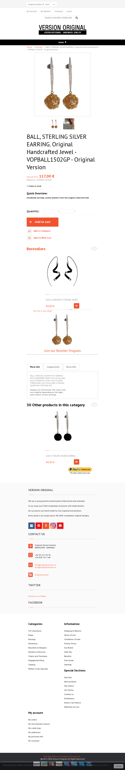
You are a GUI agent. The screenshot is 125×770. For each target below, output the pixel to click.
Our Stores (69, 690)
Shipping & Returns (72, 631)
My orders (32, 719)
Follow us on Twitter (37, 596)
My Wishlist (46, 11)
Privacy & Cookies (100, 765)
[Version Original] (62, 26)
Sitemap (68, 664)
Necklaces (33, 643)
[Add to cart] (76, 305)
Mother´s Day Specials (38, 669)
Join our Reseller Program (62, 351)
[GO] (77, 17)
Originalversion (42, 575)
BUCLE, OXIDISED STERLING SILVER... (62, 299)
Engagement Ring (36, 660)
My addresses (34, 732)
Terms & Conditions (61, 756)
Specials (68, 677)
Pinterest (38, 525)
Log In (69, 11)
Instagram (53, 525)
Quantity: (33, 211)
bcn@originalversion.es (45, 567)
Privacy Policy (70, 643)
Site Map (48, 756)
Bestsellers (36, 248)
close (119, 766)
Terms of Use (70, 635)
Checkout (59, 11)
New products (70, 681)
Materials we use (71, 707)
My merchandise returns (39, 724)
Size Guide (69, 660)
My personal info (35, 736)
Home (30, 47)
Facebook (31, 525)
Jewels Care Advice (72, 702)
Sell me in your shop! (42, 311)
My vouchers (33, 741)
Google (46, 525)
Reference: (32, 180)
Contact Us (75, 756)
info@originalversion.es (45, 565)
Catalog (31, 664)
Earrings (39, 47)
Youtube (60, 525)
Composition (53, 367)
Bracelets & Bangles (37, 647)
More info (35, 367)
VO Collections (35, 631)
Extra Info (71, 367)
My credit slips (34, 728)
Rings (30, 635)
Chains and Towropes (37, 656)
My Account (32, 11)
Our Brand (68, 647)
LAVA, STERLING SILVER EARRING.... (62, 456)
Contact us (69, 694)
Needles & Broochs (37, 652)
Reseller (67, 656)
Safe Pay (68, 652)
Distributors (69, 698)
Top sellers (69, 686)
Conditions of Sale (72, 639)
